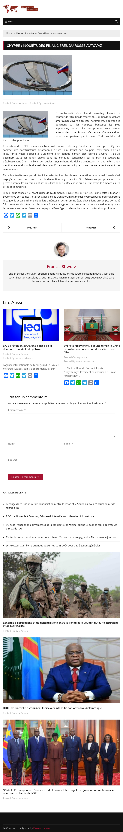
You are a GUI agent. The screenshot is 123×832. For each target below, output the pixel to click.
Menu (10, 21)
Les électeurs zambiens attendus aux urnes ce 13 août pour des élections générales (53, 545)
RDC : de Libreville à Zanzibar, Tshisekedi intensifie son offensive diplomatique (50, 516)
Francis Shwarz (49, 103)
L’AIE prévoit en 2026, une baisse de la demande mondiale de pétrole (27, 347)
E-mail (68, 443)
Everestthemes (41, 828)
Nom (12, 443)
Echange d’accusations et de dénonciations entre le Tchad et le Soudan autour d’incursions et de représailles (60, 506)
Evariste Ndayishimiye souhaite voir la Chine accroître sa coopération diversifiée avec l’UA (92, 349)
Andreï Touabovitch (24, 358)
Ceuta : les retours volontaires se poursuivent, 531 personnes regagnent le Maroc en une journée (61, 537)
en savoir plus (83, 281)
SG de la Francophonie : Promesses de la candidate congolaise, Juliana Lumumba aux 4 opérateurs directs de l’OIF (61, 526)
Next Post (91, 227)
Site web (13, 459)
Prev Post (32, 227)
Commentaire (17, 410)
